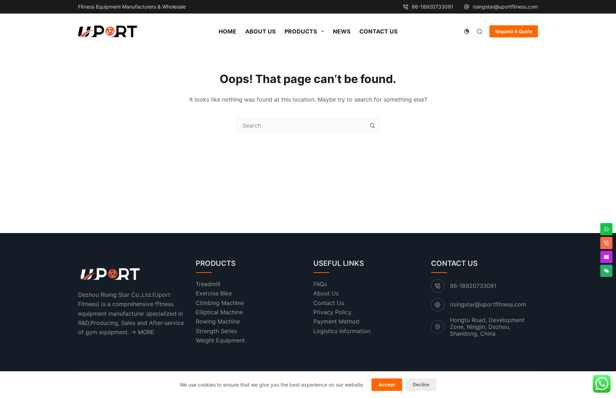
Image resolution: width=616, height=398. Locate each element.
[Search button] (372, 125)
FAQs (320, 284)
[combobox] (301, 125)
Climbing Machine (220, 302)
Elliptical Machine (219, 312)
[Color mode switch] (466, 31)
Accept (387, 384)
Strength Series (216, 331)
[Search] (479, 31)
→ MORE (142, 332)
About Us (260, 31)
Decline (421, 384)
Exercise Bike (214, 293)
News (341, 31)
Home (227, 31)
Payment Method (336, 321)
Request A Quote (514, 31)
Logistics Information (341, 331)
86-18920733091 (432, 7)
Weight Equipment (220, 340)
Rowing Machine (218, 321)
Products (300, 31)
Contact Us (378, 31)
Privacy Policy (332, 312)
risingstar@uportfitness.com (505, 7)
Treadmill (208, 284)
